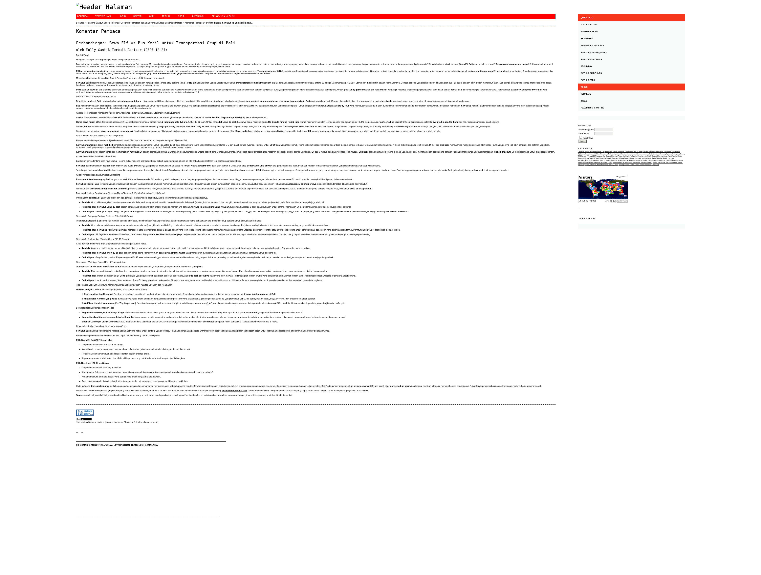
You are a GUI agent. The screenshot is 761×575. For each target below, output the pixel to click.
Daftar (137, 16)
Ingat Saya (588, 138)
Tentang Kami (103, 16)
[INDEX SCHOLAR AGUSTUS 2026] (631, 226)
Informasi (198, 16)
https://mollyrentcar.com (234, 390)
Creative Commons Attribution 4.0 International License (131, 422)
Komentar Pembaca (194, 23)
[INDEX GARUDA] (82, 431)
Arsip (181, 16)
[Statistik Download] (578, 208)
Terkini (166, 16)
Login (122, 16)
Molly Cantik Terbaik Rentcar (113, 50)
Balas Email (83, 55)
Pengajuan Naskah (223, 16)
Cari (151, 16)
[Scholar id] (77, 431)
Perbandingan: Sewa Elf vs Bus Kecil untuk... (229, 23)
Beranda (82, 16)
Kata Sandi (583, 133)
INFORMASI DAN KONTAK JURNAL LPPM (98, 445)
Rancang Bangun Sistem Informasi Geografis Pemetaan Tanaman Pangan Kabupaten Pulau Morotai (134, 23)
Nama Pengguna (586, 129)
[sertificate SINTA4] (631, 118)
